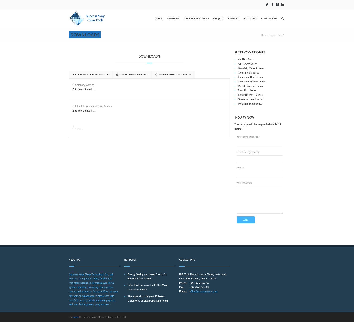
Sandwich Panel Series (250, 94)
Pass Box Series (247, 90)
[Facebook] (272, 4)
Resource (250, 18)
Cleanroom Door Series (250, 77)
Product (234, 18)
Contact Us (269, 18)
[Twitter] (267, 4)
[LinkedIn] (282, 4)
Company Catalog (84, 84)
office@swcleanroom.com (203, 291)
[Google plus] (277, 4)
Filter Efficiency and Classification (93, 106)
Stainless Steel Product (250, 99)
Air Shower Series (247, 63)
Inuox (76, 317)
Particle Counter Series (250, 86)
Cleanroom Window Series (252, 81)
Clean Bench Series (248, 72)
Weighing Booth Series (250, 103)
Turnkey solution (196, 18)
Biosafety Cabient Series (251, 68)
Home (159, 18)
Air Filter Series (246, 59)
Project (218, 18)
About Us (173, 18)
